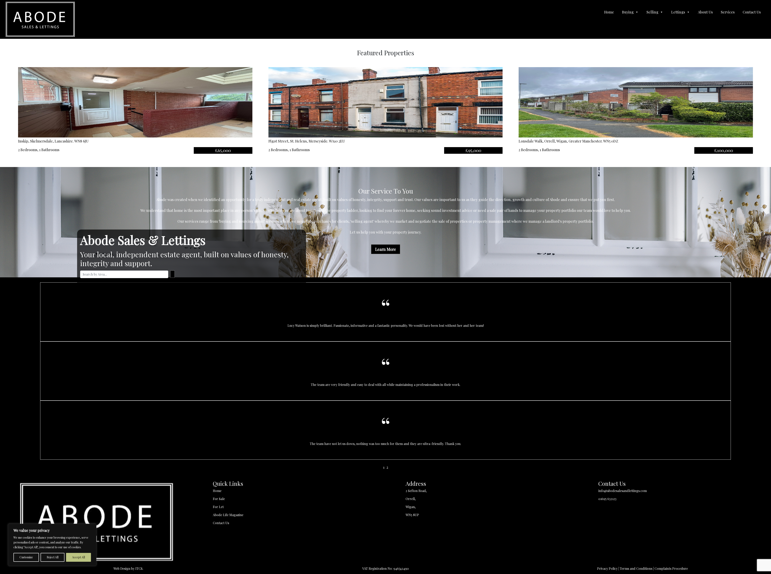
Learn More (385, 249)
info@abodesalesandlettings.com (622, 491)
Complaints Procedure (671, 568)
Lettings (678, 12)
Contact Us (752, 12)
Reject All (52, 557)
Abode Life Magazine (228, 515)
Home (609, 12)
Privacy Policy (607, 568)
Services (728, 12)
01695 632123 (607, 499)
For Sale (219, 499)
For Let (218, 507)
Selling (652, 12)
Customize (26, 557)
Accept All (78, 557)
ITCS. (139, 568)
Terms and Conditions (636, 568)
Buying (628, 12)
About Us (705, 12)
